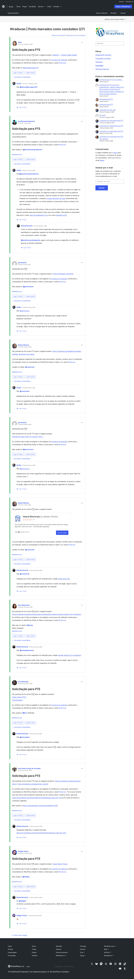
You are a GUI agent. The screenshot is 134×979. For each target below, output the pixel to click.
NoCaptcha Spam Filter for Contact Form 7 (27, 437)
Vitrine (34, 946)
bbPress (107, 952)
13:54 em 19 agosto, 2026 (29, 83)
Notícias (10, 949)
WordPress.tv (61, 955)
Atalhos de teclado (58, 35)
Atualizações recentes (103, 55)
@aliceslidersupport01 (31, 68)
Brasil (28, 966)
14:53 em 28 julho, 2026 (40, 226)
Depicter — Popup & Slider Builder (65, 55)
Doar (82, 952)
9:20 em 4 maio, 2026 (24, 264)
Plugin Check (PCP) (19, 697)
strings (31, 182)
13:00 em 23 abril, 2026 (35, 647)
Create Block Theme (60, 864)
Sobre (10, 946)
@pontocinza (24, 311)
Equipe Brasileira (13, 13)
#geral (102, 160)
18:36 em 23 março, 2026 (25, 683)
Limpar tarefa (30, 72)
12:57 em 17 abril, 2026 (24, 505)
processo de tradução (59, 60)
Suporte (58, 949)
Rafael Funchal (26, 226)
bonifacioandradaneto (26, 121)
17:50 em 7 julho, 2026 (24, 123)
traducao (62, 63)
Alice (20, 42)
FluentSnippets (17, 700)
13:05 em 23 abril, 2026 (35, 570)
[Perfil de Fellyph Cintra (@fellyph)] (14, 853)
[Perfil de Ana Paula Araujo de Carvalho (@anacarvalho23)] (14, 770)
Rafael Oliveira (23, 345)
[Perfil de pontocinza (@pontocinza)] (14, 264)
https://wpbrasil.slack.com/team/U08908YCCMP (40, 806)
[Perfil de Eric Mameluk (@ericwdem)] (14, 683)
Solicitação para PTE (26, 49)
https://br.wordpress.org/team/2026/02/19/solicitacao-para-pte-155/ (37, 798)
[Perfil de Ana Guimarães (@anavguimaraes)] (14, 606)
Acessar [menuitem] (121, 1)
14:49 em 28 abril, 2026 (24, 424)
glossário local (61, 215)
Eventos (82, 949)
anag (30, 625)
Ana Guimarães (24, 605)
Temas (34, 949)
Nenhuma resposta (102, 69)
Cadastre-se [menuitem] (129, 1)
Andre (18, 83)
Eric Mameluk (23, 682)
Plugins (34, 952)
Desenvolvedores (62, 952)
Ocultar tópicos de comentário (75, 35)
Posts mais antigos (19, 935)
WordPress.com (110, 946)
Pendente (99, 62)
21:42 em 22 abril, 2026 (35, 897)
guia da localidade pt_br (38, 215)
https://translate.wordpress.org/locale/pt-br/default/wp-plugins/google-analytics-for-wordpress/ (46, 614)
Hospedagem (12, 952)
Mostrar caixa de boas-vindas (114, 19)
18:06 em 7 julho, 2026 (28, 170)
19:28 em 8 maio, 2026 (28, 307)
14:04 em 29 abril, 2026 (24, 347)
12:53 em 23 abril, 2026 (35, 734)
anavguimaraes (26, 650)
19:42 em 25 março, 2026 (25, 607)
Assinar (102, 188)
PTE (33, 55)
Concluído (99, 65)
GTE (58, 904)
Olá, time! (102, 115)
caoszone (29, 367)
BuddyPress (109, 955)
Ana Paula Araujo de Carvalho (29, 768)
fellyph (26, 877)
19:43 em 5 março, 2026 (25, 853)
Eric (25, 713)
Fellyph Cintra (23, 851)
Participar (83, 946)
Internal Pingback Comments (63, 274)
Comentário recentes (103, 58)
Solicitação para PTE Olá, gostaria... (111, 79)
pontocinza (22, 263)
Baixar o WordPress (123, 6)
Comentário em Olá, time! (107, 110)
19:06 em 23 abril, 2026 (34, 915)
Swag (82, 955)
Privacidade (12, 955)
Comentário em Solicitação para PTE (111, 120)
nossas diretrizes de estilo (56, 198)
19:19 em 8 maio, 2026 (28, 388)
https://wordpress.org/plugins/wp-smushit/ (33, 784)
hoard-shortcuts (64, 579)
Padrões (34, 955)
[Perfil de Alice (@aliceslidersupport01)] (14, 44)
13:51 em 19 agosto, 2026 (25, 44)
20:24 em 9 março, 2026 (25, 770)
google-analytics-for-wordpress (69, 655)
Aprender (59, 946)
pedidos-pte (17, 154)
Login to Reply (18, 73)
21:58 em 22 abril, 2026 (35, 826)
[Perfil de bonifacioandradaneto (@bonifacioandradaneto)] (14, 123)
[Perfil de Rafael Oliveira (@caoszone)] (14, 346)
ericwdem (24, 737)
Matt (106, 949)
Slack (115, 153)
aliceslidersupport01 (28, 87)
